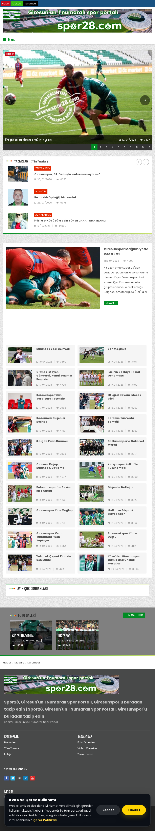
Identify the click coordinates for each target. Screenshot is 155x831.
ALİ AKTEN (40, 191)
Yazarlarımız (86, 754)
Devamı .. (111, 303)
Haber (5, 3)
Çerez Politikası (45, 820)
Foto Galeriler (86, 742)
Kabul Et (134, 810)
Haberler (10, 742)
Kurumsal (31, 3)
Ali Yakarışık (43, 214)
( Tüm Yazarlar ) (39, 161)
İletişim (8, 754)
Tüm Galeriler (134, 615)
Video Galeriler (87, 748)
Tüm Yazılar (11, 748)
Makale (17, 3)
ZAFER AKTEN (42, 168)
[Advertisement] (77, 330)
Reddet (108, 810)
